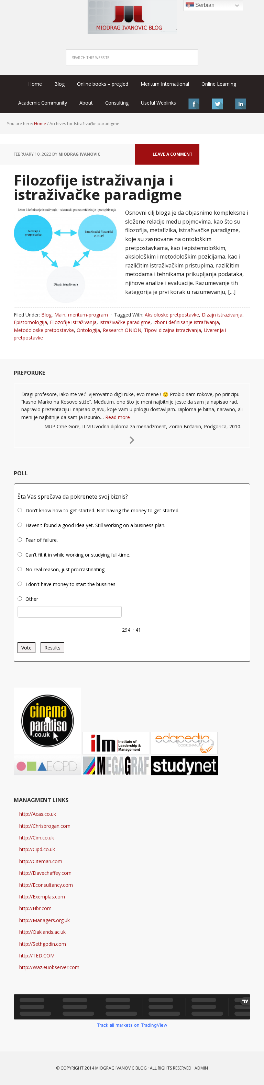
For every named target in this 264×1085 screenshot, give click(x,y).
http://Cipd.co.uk (37, 849)
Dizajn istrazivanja (222, 314)
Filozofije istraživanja (73, 322)
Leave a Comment (172, 154)
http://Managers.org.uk (44, 920)
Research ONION (122, 330)
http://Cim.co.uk (36, 837)
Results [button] (52, 647)
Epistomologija (30, 322)
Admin (201, 1068)
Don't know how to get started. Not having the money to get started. (102, 510)
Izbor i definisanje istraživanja (186, 322)
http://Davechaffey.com (45, 873)
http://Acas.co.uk (37, 814)
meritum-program (88, 314)
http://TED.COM (37, 955)
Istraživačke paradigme (125, 322)
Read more (117, 417)
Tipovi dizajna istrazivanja (172, 330)
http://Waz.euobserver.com (49, 967)
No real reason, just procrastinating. (65, 569)
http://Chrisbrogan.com (44, 826)
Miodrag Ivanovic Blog (132, 17)
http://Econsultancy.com (46, 885)
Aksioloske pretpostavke (172, 314)
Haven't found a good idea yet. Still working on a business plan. (95, 525)
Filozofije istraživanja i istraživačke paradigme (98, 187)
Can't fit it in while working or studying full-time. (77, 554)
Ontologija (88, 330)
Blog (46, 314)
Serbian (204, 5)
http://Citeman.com (40, 861)
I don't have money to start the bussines (70, 584)
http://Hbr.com (35, 908)
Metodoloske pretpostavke (44, 330)
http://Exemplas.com (42, 896)
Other (31, 599)
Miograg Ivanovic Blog (121, 1068)
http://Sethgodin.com (42, 944)
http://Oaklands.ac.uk (42, 932)
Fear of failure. (41, 540)
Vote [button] (26, 647)
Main (59, 314)
